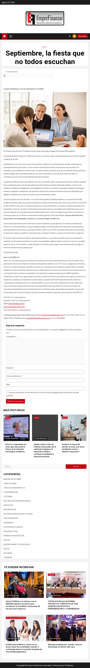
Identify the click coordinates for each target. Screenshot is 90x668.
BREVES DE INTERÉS (12, 479)
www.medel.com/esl (16, 303)
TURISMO (8, 557)
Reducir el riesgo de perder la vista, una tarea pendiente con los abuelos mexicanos (73, 448)
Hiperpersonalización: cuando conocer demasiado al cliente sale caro (65, 645)
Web (8, 384)
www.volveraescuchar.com (14, 307)
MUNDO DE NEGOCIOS (14, 535)
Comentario (11, 336)
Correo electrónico (14, 376)
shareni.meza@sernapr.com (53, 315)
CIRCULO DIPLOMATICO (14, 488)
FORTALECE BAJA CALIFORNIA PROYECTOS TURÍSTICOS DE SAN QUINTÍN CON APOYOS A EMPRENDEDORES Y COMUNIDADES (63, 605)
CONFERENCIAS (11, 492)
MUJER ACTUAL (11, 531)
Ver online (82, 36)
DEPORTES (8, 505)
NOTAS (7, 540)
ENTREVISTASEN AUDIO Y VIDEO (18, 514)
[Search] (69, 36)
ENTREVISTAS (10, 509)
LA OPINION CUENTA (13, 527)
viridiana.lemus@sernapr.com (38, 318)
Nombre (10, 368)
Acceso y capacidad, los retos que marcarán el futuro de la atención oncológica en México (15, 448)
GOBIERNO (9, 522)
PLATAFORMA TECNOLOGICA (17, 544)
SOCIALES (8, 553)
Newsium (57, 665)
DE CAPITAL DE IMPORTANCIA (17, 501)
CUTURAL (8, 496)
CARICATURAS (10, 483)
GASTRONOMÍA (11, 518)
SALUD (44, 47)
